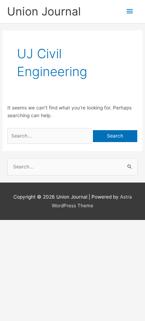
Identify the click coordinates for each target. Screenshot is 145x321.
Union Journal (44, 11)
